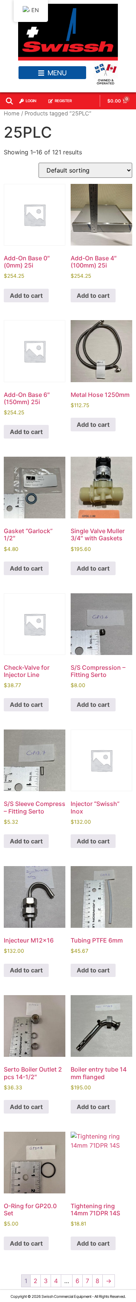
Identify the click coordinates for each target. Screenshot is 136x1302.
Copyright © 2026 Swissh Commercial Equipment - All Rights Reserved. (68, 1296)
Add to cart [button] (26, 295)
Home (12, 113)
